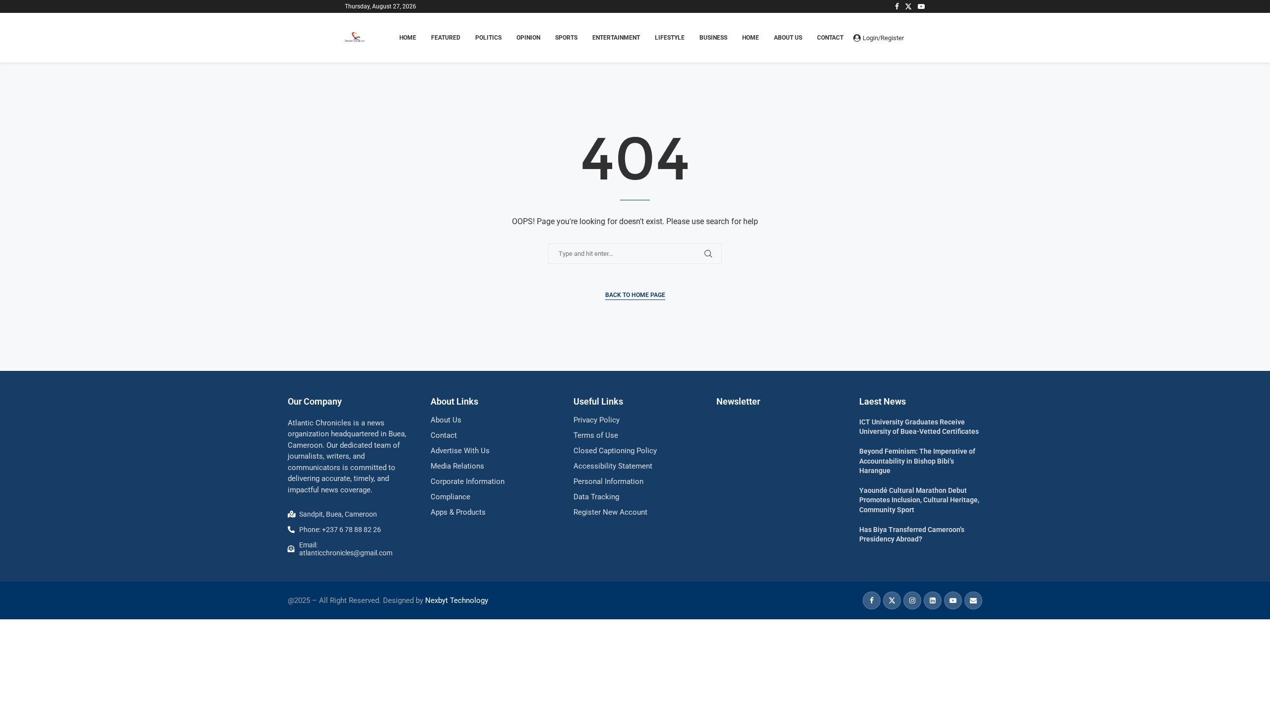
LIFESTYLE (670, 37)
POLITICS (488, 37)
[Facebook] (896, 6)
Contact (830, 37)
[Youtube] (921, 6)
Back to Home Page (635, 295)
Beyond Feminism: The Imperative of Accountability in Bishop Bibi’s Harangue (917, 461)
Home (750, 37)
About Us (788, 37)
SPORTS (566, 37)
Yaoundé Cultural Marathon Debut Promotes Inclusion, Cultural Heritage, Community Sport (919, 500)
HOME (407, 37)
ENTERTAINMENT (616, 37)
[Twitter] (908, 6)
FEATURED (445, 37)
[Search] (920, 38)
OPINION (528, 37)
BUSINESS (713, 37)
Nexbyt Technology (456, 600)
